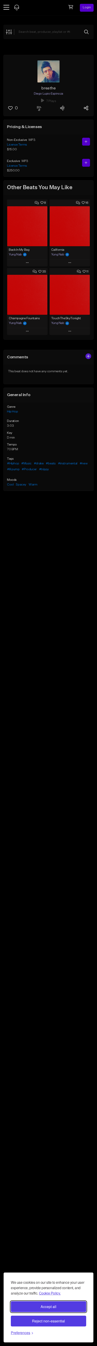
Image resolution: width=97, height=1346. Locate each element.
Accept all (48, 1306)
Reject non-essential (48, 1321)
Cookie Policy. (50, 1293)
